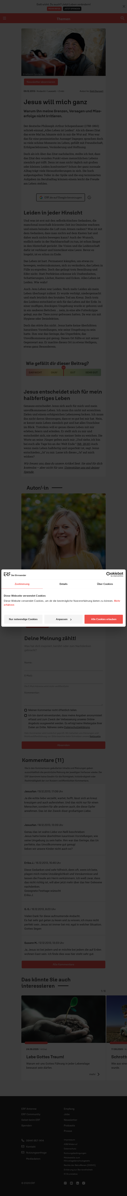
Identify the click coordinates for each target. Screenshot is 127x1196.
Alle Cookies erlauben (103, 619)
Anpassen (61, 619)
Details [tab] (64, 583)
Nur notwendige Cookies (23, 619)
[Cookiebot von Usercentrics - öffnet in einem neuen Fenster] (108, 574)
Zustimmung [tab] (22, 583)
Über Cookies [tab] (105, 583)
